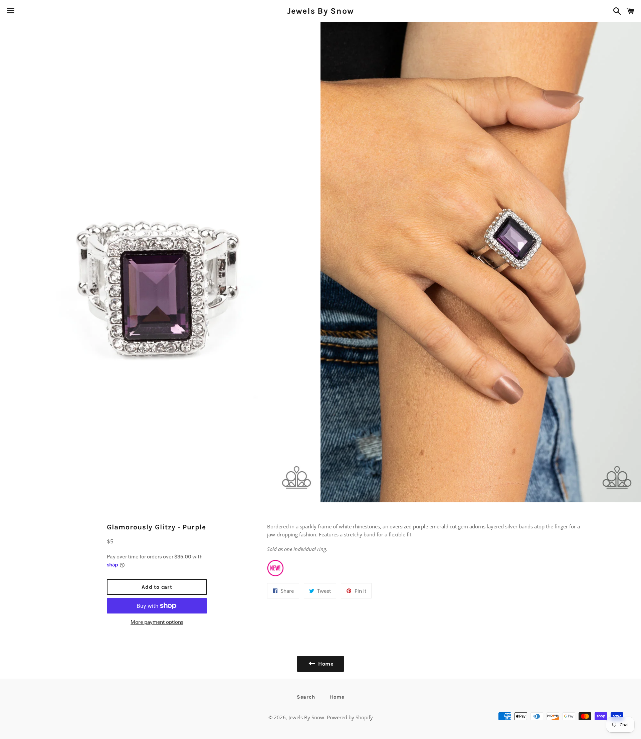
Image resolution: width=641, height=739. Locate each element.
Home (337, 697)
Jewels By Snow (320, 11)
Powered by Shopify (350, 717)
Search (306, 697)
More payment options (157, 622)
